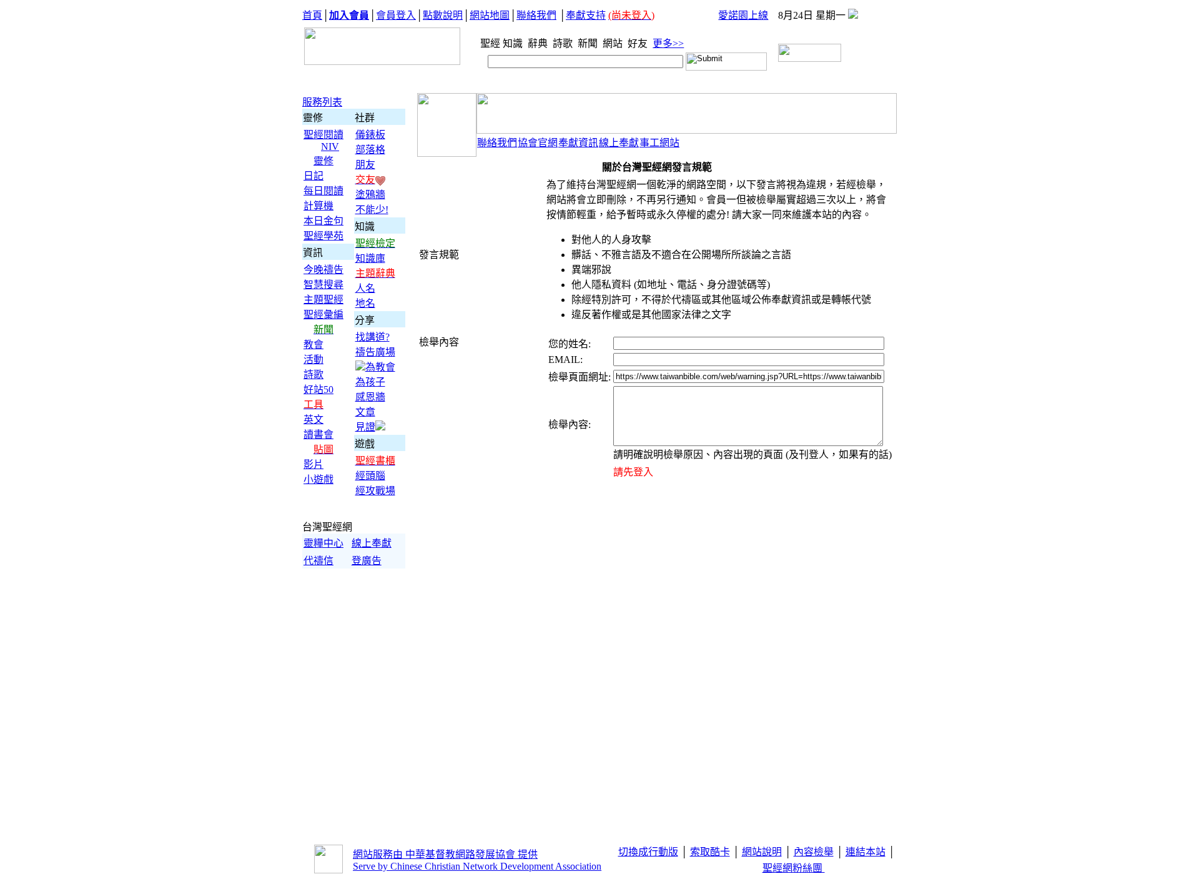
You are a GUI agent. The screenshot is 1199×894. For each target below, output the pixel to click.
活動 (313, 359)
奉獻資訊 (578, 142)
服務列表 (322, 102)
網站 (614, 43)
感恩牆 (370, 397)
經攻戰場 (375, 490)
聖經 (486, 43)
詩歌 (564, 43)
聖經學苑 (323, 236)
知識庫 (370, 258)
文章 (365, 412)
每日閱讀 (323, 191)
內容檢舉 (814, 852)
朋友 (365, 164)
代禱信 (318, 560)
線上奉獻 (372, 543)
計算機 (318, 206)
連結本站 (866, 852)
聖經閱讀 (323, 134)
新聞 (589, 43)
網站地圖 (490, 15)
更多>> (668, 43)
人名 (365, 288)
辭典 (539, 43)
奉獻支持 (586, 15)
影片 (313, 464)
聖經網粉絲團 (793, 868)
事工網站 (659, 142)
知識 (514, 43)
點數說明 (443, 15)
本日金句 (323, 221)
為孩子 (370, 382)
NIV (330, 146)
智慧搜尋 (323, 284)
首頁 (312, 15)
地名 (365, 303)
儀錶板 (370, 134)
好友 (639, 43)
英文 (313, 419)
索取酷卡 (710, 852)
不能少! (371, 209)
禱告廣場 (375, 352)
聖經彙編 (323, 314)
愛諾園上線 (743, 15)
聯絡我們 (536, 15)
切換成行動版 (648, 852)
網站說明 (762, 852)
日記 (313, 176)
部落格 (370, 149)
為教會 (380, 367)
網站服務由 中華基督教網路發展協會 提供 (445, 854)
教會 (313, 344)
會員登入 (396, 15)
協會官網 (538, 142)
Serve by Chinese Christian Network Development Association (477, 866)
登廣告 (367, 560)
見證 (365, 427)
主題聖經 (323, 299)
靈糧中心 (323, 543)
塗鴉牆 (370, 194)
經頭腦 (370, 475)
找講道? (372, 337)
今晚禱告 (323, 269)
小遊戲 (318, 479)
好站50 (318, 389)
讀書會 (318, 434)
